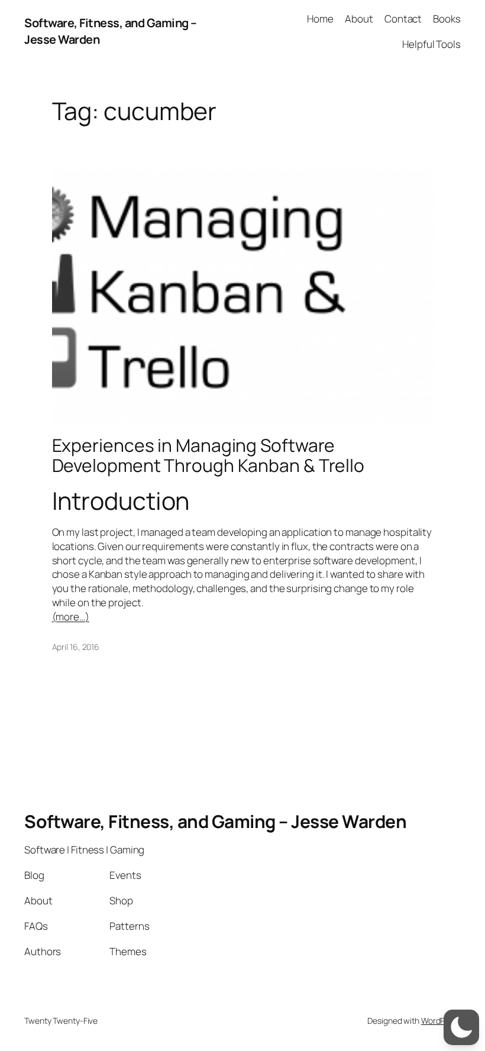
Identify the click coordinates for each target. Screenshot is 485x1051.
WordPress (441, 1020)
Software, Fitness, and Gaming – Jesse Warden (215, 821)
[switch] (461, 1027)
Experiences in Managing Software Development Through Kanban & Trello (208, 455)
